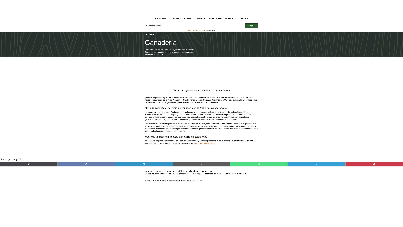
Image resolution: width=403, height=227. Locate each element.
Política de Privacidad (188, 171)
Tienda (211, 18)
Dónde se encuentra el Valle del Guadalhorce (167, 174)
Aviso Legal (207, 171)
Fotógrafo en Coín (213, 174)
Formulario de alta (207, 143)
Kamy (200, 180)
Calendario (176, 18)
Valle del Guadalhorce (193, 30)
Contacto (241, 18)
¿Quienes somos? (154, 171)
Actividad (188, 18)
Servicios (229, 18)
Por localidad (161, 18)
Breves (219, 18)
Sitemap (197, 174)
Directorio (200, 18)
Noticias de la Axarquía (236, 174)
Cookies (170, 171)
